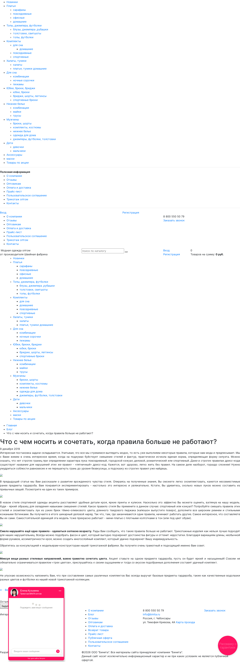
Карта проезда (185, 622)
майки (17, 111)
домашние (19, 21)
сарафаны (19, 9)
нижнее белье (22, 131)
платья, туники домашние (30, 68)
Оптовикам (14, 183)
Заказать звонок (174, 220)
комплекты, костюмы (27, 127)
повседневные (22, 13)
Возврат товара (98, 630)
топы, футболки (23, 37)
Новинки (12, 2)
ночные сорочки (23, 80)
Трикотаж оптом (17, 199)
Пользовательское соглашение (27, 195)
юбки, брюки (21, 92)
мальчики (19, 150)
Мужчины (13, 119)
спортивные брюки (25, 100)
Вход (3, 212)
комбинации (21, 76)
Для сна (12, 72)
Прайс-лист (14, 191)
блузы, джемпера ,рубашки (30, 29)
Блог (10, 429)
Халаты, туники (16, 60)
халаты (17, 64)
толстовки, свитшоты (27, 33)
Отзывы (12, 179)
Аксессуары (14, 154)
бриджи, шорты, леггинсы (30, 96)
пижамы (18, 84)
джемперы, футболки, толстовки (34, 139)
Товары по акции (18, 162)
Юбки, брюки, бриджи (21, 88)
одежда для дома (24, 135)
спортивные (21, 56)
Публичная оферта (100, 637)
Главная (12, 425)
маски (11, 158)
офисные (18, 17)
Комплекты (14, 41)
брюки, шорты (22, 123)
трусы (17, 115)
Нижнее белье (16, 103)
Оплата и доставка (19, 187)
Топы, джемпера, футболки (24, 25)
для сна (18, 45)
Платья (11, 6)
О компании (14, 175)
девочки (18, 147)
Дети (10, 143)
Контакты (13, 203)
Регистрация (130, 212)
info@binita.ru (151, 614)
